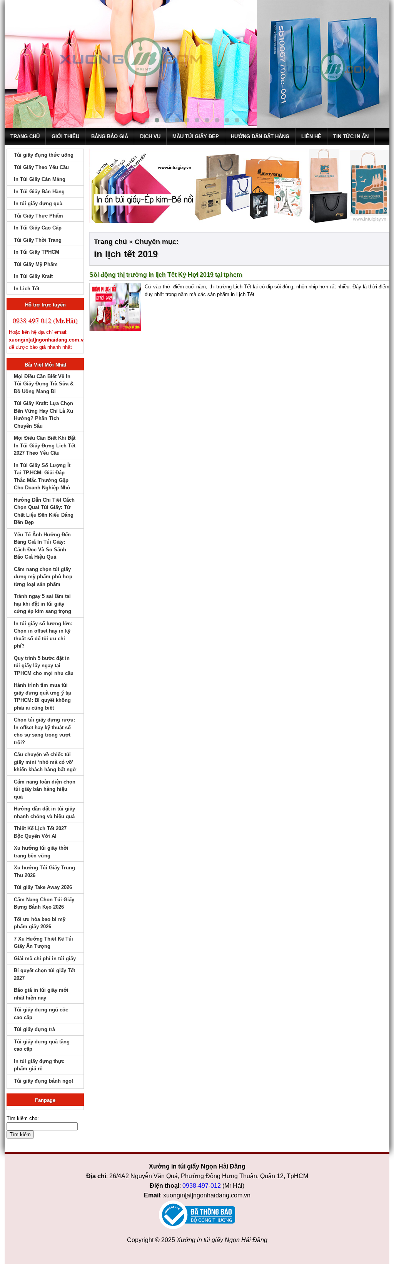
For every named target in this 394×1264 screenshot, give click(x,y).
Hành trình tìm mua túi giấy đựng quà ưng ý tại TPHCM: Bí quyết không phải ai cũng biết (42, 696)
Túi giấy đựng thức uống (43, 155)
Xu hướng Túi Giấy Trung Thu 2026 (44, 871)
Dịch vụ (150, 136)
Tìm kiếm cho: (23, 1118)
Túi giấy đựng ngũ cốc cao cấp (41, 1013)
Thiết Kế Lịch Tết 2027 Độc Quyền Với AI (40, 832)
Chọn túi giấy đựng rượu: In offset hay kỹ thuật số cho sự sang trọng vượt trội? (44, 731)
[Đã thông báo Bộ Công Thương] (197, 1214)
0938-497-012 (201, 1185)
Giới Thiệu (65, 136)
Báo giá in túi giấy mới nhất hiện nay (41, 994)
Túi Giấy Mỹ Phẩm (36, 264)
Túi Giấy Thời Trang (38, 240)
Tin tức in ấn (351, 136)
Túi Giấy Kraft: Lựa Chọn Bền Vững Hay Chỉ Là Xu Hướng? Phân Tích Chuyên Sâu (43, 414)
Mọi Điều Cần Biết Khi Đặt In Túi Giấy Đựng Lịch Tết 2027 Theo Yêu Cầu (44, 445)
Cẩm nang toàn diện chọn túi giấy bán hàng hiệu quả (44, 789)
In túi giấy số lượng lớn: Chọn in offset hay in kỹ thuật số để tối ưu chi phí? (43, 635)
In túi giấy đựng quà (38, 203)
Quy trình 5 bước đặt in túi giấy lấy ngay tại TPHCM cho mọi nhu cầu (43, 665)
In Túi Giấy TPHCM (36, 252)
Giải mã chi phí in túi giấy (45, 958)
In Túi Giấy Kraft (33, 276)
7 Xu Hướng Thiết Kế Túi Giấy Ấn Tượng (43, 942)
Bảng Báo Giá (109, 136)
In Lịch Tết (26, 288)
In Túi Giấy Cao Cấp (38, 228)
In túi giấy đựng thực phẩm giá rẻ (39, 1065)
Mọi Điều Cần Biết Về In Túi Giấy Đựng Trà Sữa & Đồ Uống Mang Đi (43, 383)
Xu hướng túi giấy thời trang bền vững (41, 852)
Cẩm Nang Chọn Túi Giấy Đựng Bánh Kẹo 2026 (44, 903)
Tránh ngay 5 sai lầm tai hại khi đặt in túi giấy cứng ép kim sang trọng (42, 603)
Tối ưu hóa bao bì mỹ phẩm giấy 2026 (39, 923)
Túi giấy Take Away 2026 (43, 887)
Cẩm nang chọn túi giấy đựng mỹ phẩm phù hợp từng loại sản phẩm (43, 576)
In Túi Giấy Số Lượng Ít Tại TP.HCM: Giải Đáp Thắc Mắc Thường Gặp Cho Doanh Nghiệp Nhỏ (42, 476)
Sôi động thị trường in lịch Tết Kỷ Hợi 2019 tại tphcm (165, 274)
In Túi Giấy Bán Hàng (39, 191)
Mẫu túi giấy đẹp (195, 136)
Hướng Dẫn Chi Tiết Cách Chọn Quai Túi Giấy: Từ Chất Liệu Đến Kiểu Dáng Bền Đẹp (44, 511)
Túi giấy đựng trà (34, 1029)
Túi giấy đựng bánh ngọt (43, 1081)
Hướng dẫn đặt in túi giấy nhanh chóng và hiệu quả (44, 812)
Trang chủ (25, 136)
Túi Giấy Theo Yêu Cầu (41, 167)
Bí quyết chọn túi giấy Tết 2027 (44, 974)
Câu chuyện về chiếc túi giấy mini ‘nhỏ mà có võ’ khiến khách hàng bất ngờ (45, 762)
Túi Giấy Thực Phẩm (38, 216)
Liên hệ (311, 136)
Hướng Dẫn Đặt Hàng (260, 136)
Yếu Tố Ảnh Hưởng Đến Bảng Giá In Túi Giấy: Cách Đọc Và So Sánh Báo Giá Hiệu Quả (42, 546)
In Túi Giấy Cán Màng (39, 179)
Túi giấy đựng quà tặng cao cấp (42, 1045)
